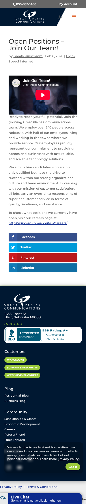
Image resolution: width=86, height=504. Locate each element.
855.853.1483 (13, 324)
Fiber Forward (14, 440)
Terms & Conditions (41, 487)
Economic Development (22, 424)
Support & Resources (22, 367)
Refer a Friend (14, 434)
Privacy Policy (11, 487)
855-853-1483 (26, 4)
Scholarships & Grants (20, 418)
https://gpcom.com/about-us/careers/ (38, 223)
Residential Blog (16, 395)
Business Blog (15, 401)
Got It (73, 467)
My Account (67, 4)
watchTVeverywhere (22, 375)
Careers (9, 429)
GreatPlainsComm (28, 56)
